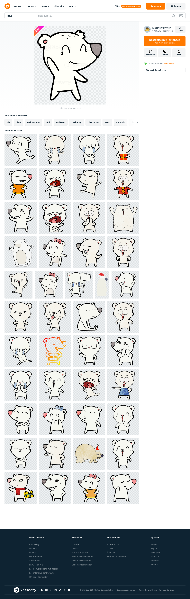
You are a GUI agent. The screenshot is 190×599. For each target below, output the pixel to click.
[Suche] (173, 15)
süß (48, 122)
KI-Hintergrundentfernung (42, 573)
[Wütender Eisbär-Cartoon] (55, 218)
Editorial (58, 6)
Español (154, 548)
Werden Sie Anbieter (116, 556)
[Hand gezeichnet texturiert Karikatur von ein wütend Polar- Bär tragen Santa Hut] (89, 454)
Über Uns (110, 552)
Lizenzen (76, 544)
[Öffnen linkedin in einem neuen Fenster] (51, 590)
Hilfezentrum (112, 544)
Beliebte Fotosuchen (81, 560)
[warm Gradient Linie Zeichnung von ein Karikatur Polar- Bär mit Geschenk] (55, 351)
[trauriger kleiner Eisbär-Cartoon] (89, 150)
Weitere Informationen (156, 70)
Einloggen (176, 6)
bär (8, 122)
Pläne (117, 6)
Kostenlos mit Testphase (164, 41)
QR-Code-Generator (38, 577)
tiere (18, 122)
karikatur (60, 122)
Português (156, 552)
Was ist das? (169, 63)
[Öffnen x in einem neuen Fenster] (64, 590)
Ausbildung (34, 560)
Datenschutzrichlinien (148, 590)
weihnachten (33, 122)
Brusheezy (34, 544)
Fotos (31, 6)
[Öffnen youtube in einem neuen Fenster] (69, 590)
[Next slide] (134, 122)
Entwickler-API (36, 564)
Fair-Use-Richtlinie (166, 590)
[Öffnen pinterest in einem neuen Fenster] (55, 590)
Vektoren (16, 6)
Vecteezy (33, 548)
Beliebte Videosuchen (82, 564)
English (154, 544)
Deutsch (155, 556)
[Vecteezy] (7, 6)
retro (107, 122)
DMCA (75, 548)
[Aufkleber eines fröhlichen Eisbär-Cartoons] (21, 252)
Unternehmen (35, 556)
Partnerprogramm (80, 552)
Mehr (71, 6)
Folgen (180, 31)
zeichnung (76, 122)
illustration (93, 122)
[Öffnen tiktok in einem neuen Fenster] (60, 590)
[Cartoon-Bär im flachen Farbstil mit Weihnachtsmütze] (102, 285)
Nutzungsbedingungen (126, 590)
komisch (120, 122)
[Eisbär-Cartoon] (21, 150)
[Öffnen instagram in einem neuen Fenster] (46, 590)
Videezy (32, 552)
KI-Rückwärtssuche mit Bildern (43, 568)
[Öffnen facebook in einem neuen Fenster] (42, 590)
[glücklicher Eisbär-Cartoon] (123, 150)
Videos (43, 6)
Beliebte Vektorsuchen (82, 556)
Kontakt (110, 548)
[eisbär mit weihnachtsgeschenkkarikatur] (21, 488)
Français (155, 560)
